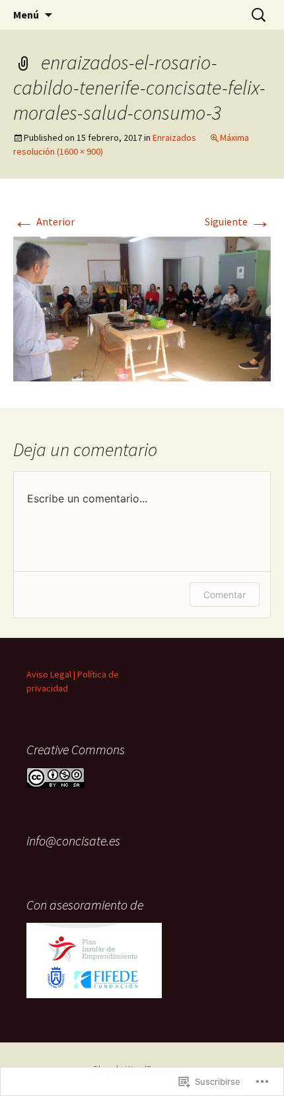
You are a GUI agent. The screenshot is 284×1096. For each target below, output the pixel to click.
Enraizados (174, 137)
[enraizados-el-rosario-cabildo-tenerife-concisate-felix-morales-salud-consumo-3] (142, 308)
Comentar (224, 594)
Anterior (44, 221)
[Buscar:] (259, 15)
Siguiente (238, 221)
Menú (26, 14)
